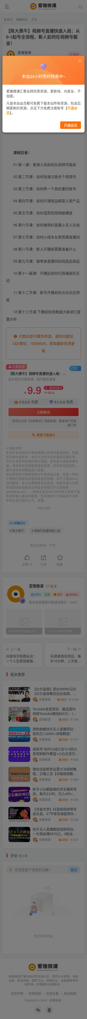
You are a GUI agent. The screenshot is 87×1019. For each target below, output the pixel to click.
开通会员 (70, 125)
